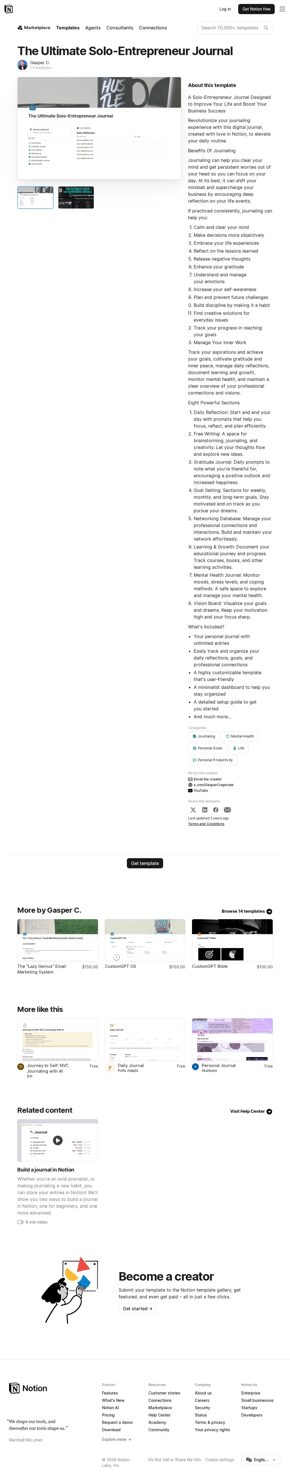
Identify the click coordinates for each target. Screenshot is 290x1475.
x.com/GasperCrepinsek (214, 785)
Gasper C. (40, 62)
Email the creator (208, 779)
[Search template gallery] (266, 28)
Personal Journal (219, 1065)
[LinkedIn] (205, 810)
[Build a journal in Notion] (57, 1140)
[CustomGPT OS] (145, 940)
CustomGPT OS (120, 966)
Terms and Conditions (206, 824)
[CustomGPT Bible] (232, 940)
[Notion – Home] (9, 9)
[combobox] (235, 27)
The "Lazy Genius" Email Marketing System (41, 969)
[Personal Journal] (232, 1039)
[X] (193, 810)
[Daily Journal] (145, 1039)
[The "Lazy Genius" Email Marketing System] (57, 940)
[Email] (227, 810)
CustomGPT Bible (210, 966)
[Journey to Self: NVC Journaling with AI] (57, 1039)
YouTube (201, 790)
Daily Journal (131, 1065)
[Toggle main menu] (282, 9)
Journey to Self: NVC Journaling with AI (48, 1068)
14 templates (40, 68)
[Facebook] (215, 810)
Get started (138, 1308)
